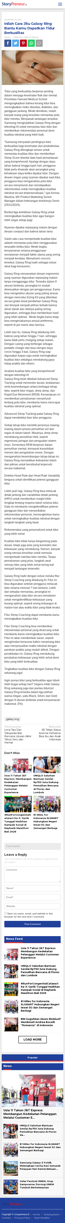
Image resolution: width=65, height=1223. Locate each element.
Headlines (17, 37)
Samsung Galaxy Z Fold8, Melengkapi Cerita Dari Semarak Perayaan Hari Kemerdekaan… (40, 1165)
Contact (6, 1217)
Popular (33, 1057)
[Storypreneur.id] (15, 4)
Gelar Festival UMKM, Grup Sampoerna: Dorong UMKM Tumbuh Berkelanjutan (37, 1184)
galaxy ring (12, 719)
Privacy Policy (22, 1217)
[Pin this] (23, 43)
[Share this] (7, 43)
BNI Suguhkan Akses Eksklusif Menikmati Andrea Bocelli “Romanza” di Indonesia (41, 1022)
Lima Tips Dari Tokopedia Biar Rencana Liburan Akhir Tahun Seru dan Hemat (17, 734)
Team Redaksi (42, 1217)
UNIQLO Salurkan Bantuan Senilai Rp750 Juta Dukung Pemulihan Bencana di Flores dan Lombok (40, 970)
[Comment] (39, 43)
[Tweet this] (15, 43)
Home (36, 1214)
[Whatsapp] (31, 43)
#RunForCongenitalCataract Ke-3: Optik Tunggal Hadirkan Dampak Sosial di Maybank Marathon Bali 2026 (40, 988)
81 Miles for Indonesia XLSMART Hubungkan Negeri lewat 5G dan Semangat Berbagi (45, 821)
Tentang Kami (51, 1214)
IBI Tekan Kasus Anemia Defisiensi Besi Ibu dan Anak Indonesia (50, 733)
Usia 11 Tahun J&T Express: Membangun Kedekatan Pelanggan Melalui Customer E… (30, 1114)
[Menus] (60, 4)
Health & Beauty (30, 37)
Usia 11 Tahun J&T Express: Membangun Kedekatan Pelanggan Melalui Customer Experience (40, 953)
